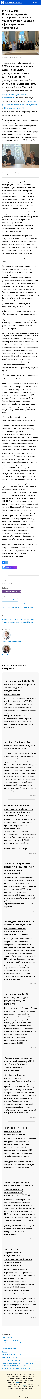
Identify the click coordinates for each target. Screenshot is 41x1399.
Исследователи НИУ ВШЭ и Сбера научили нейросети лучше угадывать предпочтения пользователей (19, 687)
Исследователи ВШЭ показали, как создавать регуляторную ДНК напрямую (17, 999)
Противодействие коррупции (11, 1360)
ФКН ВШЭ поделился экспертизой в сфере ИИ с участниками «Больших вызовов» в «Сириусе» (18, 810)
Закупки (4, 1351)
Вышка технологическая (11, 608)
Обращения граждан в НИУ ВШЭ (12, 1354)
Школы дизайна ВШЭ (15, 108)
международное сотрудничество (12, 604)
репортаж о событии (10, 600)
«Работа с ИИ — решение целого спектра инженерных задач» (18, 1131)
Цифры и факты (7, 1337)
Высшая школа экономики (13, 2)
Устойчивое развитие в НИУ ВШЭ (13, 1343)
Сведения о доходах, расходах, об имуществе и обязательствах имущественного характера (17, 1364)
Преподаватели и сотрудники (11, 1346)
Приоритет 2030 (27, 608)
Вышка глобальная (30, 604)
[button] (4, 156)
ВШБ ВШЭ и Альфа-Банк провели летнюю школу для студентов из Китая (19, 745)
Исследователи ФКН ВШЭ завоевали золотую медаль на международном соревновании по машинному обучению (19, 928)
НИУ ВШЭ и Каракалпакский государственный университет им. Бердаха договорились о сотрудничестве (18, 1257)
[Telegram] (6, 562)
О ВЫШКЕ (6, 1334)
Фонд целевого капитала (10, 1357)
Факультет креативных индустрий (15, 622)
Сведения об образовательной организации (16, 1368)
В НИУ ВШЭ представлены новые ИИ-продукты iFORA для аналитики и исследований (19, 868)
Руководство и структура (10, 1340)
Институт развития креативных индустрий (18, 619)
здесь (17, 1382)
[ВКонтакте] (3, 562)
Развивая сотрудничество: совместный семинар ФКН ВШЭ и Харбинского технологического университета (19, 1064)
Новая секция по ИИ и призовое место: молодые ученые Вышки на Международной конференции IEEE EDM (18, 1189)
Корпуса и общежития (9, 1349)
